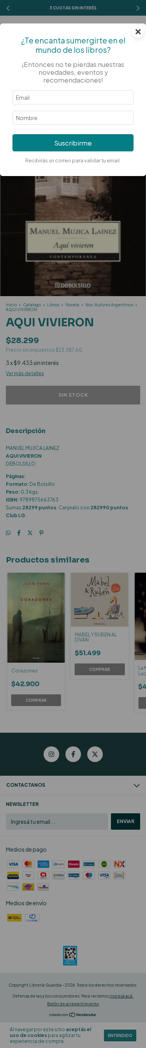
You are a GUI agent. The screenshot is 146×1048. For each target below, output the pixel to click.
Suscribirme (73, 143)
